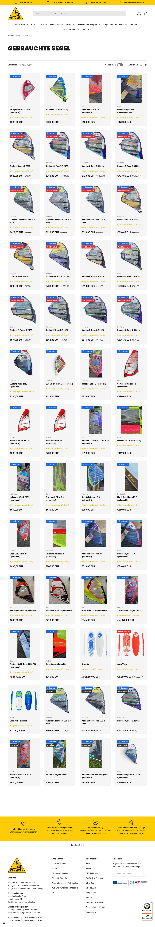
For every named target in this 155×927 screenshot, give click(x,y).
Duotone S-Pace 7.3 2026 (128, 166)
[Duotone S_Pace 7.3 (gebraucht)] (131, 533)
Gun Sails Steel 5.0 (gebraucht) (59, 384)
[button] (145, 13)
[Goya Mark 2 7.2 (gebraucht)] (95, 590)
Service (85, 29)
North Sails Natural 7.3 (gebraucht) (127, 498)
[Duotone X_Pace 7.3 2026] (131, 310)
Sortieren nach (14, 65)
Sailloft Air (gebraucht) (56, 664)
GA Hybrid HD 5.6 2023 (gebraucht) (20, 111)
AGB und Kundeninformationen (65, 888)
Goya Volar (122, 664)
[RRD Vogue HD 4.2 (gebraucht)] (24, 590)
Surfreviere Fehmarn (94, 878)
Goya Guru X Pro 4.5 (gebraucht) (18, 555)
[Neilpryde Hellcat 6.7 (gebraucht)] (60, 533)
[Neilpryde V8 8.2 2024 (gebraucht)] (24, 477)
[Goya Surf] (95, 644)
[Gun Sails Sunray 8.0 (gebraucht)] (95, 477)
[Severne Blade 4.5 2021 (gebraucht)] (95, 89)
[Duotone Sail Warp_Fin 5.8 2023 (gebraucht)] (95, 420)
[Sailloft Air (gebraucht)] (60, 644)
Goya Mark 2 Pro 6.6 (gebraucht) (55, 498)
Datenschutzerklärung (95, 907)
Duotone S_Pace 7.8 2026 (57, 166)
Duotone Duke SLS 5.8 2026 (58, 276)
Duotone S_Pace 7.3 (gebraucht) (126, 555)
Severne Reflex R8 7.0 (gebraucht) (55, 442)
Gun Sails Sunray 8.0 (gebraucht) (90, 498)
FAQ (53, 893)
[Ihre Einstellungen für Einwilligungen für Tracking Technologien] (4, 923)
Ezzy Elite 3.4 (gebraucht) (57, 109)
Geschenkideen (70, 29)
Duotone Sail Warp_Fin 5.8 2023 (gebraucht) (95, 442)
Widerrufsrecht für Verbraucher (65, 883)
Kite (33, 24)
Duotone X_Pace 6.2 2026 (128, 721)
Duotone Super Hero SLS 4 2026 (93, 221)
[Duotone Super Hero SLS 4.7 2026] (95, 700)
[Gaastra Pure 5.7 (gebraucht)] (95, 364)
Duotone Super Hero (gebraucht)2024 (126, 111)
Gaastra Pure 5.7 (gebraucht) (94, 384)
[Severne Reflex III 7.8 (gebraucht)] (131, 364)
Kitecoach (90, 868)
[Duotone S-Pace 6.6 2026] (95, 146)
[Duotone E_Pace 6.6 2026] (131, 256)
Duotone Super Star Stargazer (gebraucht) (94, 776)
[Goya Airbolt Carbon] (24, 700)
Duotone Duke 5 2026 (19, 276)
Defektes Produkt (59, 863)
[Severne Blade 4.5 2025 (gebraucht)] (24, 754)
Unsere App (91, 888)
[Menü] (151, 903)
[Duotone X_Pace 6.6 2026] (95, 310)
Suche (88, 863)
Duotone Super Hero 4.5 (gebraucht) (91, 555)
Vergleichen (110, 65)
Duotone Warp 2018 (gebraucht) (18, 385)
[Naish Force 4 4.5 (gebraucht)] (60, 590)
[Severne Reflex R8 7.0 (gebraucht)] (60, 420)
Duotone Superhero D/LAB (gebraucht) (128, 776)
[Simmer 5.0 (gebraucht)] (60, 754)
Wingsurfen (55, 24)
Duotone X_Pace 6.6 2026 (92, 330)
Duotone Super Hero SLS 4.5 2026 (22, 221)
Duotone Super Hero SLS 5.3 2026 (58, 722)
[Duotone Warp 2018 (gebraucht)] (24, 364)
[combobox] (79, 13)
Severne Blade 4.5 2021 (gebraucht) (91, 111)
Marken (133, 24)
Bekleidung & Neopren (87, 24)
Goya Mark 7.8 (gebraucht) (129, 440)
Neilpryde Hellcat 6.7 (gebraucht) (55, 555)
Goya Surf (85, 664)
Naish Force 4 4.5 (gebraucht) (59, 610)
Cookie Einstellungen (95, 902)
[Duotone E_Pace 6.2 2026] (24, 310)
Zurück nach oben (77, 845)
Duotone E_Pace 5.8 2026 (57, 330)
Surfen (69, 24)
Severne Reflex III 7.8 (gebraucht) (126, 385)
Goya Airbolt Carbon (18, 721)
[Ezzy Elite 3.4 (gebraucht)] (60, 89)
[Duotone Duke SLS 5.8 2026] (60, 256)
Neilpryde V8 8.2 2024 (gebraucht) (19, 498)
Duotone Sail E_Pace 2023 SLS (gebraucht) (23, 665)
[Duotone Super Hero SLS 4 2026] (95, 199)
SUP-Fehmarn (92, 873)
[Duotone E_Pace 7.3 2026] (95, 256)
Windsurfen (20, 24)
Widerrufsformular (59, 878)
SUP (42, 24)
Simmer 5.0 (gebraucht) (56, 774)
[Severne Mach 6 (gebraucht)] (131, 590)
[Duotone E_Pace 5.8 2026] (60, 310)
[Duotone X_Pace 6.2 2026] (131, 700)
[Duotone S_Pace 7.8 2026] (60, 146)
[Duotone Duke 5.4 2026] (131, 199)
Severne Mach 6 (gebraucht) (129, 610)
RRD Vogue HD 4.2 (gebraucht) (23, 610)
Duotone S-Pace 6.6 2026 (92, 166)
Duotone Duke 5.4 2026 (127, 220)
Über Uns (90, 883)
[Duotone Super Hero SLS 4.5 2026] (24, 199)
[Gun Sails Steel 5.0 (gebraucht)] (60, 364)
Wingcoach (91, 893)
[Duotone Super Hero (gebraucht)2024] (131, 89)
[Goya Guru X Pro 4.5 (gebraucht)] (24, 533)
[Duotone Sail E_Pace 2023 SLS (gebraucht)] (24, 644)
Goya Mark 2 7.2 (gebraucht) (94, 610)
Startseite (11, 35)
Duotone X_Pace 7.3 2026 (128, 330)
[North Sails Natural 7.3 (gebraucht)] (131, 477)
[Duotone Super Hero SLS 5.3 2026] (60, 700)
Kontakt (55, 868)
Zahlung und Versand (61, 873)
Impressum (91, 912)
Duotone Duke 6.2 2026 (20, 166)
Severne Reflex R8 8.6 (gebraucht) (19, 442)
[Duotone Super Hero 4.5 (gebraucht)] (95, 533)
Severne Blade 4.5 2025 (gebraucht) (20, 776)
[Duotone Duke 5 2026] (24, 256)
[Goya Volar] (131, 644)
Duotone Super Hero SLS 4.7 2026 (93, 722)
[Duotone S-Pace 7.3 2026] (131, 146)
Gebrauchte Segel (22, 35)
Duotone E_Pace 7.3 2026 (92, 276)
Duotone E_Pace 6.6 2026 (128, 276)
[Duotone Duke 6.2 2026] (24, 146)
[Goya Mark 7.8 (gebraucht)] (131, 420)
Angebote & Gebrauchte (113, 24)
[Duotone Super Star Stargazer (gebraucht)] (95, 754)
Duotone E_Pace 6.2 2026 (21, 330)
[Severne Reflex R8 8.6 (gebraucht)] (24, 420)
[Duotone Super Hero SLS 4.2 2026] (60, 199)
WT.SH (89, 897)
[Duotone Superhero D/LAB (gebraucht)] (131, 754)
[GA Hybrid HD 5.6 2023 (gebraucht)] (24, 89)
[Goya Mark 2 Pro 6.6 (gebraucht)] (60, 477)
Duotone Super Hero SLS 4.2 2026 (58, 221)
